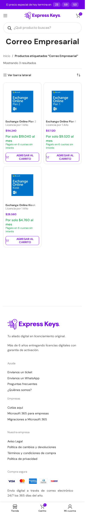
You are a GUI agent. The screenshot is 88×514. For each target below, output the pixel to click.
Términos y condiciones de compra (31, 453)
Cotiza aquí (15, 407)
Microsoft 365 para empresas (28, 413)
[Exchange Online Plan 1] (62, 101)
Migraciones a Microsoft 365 (27, 419)
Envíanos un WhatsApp (23, 378)
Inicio (6, 56)
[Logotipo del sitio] (42, 15)
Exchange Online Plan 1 (61, 121)
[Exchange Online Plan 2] (22, 101)
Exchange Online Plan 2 (21, 121)
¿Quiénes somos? (19, 390)
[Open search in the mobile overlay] (42, 27)
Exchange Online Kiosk (20, 205)
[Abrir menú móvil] (5, 15)
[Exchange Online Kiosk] (22, 185)
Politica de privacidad (22, 459)
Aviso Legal (15, 441)
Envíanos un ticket (19, 372)
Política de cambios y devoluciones (31, 447)
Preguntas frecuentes (22, 384)
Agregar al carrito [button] (25, 157)
